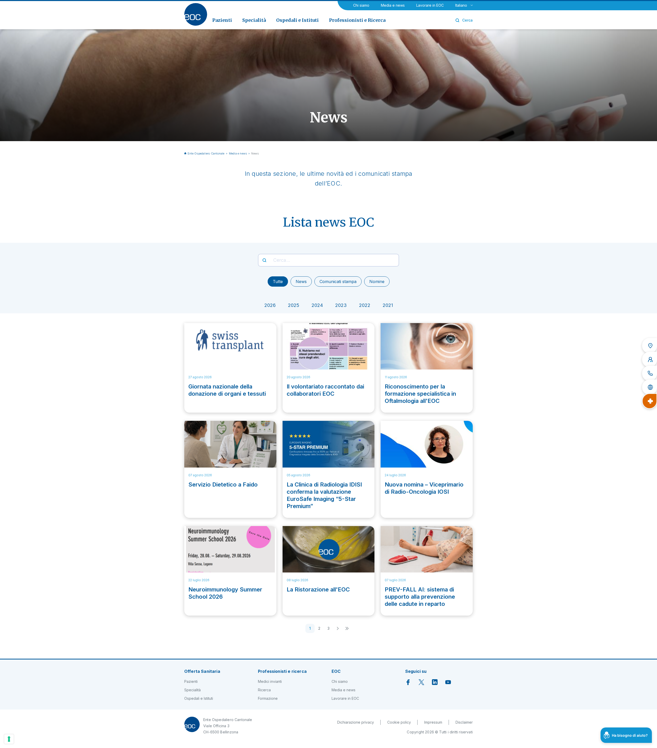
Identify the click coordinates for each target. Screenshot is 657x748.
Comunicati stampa (338, 281)
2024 (317, 305)
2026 (270, 305)
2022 (364, 305)
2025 (293, 305)
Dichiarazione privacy (355, 722)
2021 (388, 305)
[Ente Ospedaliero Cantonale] (195, 14)
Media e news (393, 5)
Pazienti (191, 681)
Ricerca (264, 690)
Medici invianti (270, 681)
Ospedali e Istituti (198, 698)
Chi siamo (361, 5)
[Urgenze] (649, 401)
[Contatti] (649, 373)
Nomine (376, 281)
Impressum (433, 722)
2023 (341, 305)
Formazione (268, 698)
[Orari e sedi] (649, 345)
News (301, 281)
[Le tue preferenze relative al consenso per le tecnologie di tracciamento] (9, 739)
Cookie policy (399, 722)
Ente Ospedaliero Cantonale (206, 153)
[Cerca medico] (649, 359)
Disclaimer (464, 722)
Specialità (192, 690)
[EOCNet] (649, 387)
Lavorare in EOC (430, 5)
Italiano (461, 5)
